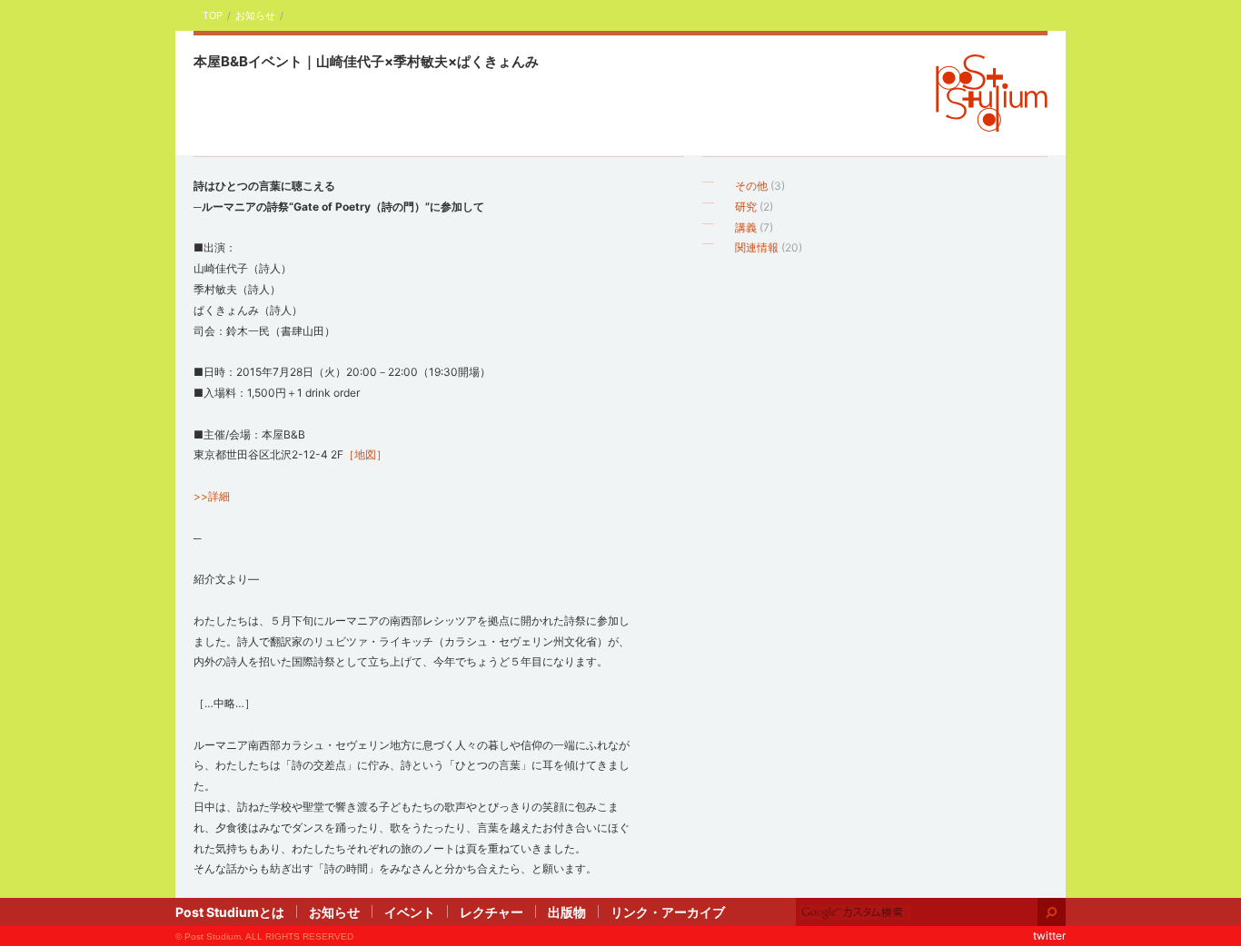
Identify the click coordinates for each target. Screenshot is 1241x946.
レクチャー (491, 912)
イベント (409, 912)
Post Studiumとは (229, 912)
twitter (1049, 935)
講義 (746, 227)
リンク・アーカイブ (668, 912)
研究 (746, 206)
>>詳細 (212, 496)
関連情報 (757, 247)
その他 (751, 185)
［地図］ (365, 454)
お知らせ (255, 15)
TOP (213, 15)
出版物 (567, 912)
